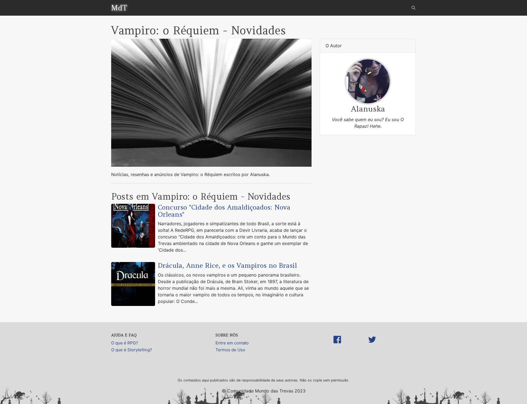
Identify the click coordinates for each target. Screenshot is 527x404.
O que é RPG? (124, 343)
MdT (119, 7)
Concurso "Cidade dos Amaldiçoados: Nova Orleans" (224, 211)
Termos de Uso (230, 349)
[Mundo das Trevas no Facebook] (337, 345)
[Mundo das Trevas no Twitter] (372, 345)
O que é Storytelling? (131, 349)
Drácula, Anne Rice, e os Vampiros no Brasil (227, 265)
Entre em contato (232, 343)
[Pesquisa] (413, 7)
